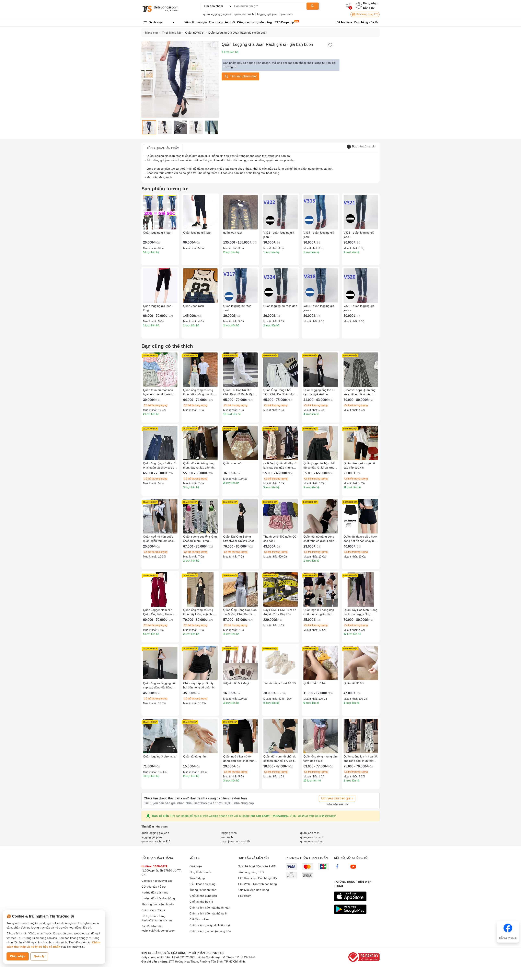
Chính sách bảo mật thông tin (208, 913)
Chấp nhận (17, 956)
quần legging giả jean (217, 14)
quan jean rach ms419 (235, 841)
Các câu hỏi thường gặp (157, 880)
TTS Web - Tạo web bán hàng (257, 884)
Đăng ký (368, 7)
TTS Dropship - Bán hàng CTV (257, 878)
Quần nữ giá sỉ (194, 32)
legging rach (229, 832)
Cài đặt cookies (199, 919)
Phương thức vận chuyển (157, 904)
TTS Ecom (244, 895)
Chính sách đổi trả (153, 910)
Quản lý (39, 956)
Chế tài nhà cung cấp (203, 895)
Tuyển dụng (197, 878)
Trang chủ (151, 32)
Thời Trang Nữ (171, 32)
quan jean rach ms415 (155, 841)
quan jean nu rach (312, 837)
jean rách (287, 14)
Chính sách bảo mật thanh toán (209, 907)
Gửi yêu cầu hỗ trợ (153, 886)
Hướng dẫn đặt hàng (154, 892)
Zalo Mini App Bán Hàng (253, 889)
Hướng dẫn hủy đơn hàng (158, 898)
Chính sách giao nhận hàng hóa (210, 931)
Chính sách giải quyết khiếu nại (209, 925)
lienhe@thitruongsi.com (156, 920)
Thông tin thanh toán (202, 889)
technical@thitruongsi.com (158, 930)
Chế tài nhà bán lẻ (201, 901)
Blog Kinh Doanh (200, 872)
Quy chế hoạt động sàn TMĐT (257, 866)
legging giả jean (267, 14)
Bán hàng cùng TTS (367, 14)
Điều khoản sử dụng (202, 884)
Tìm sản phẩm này (243, 76)
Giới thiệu (195, 866)
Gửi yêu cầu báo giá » (337, 798)
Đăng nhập (370, 3)
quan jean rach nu (312, 841)
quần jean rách (244, 14)
